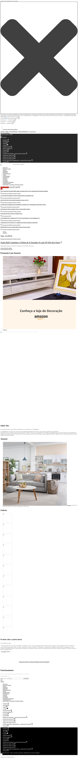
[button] (39, 58)
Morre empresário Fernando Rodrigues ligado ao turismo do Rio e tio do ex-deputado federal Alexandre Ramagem (24, 191)
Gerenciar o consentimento (7, 757)
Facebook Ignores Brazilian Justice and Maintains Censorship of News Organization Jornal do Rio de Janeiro (23, 204)
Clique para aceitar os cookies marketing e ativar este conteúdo (34, 662)
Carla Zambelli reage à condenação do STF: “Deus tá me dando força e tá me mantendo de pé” (20, 218)
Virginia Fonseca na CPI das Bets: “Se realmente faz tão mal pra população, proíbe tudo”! (19, 222)
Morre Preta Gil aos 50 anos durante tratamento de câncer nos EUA (14, 200)
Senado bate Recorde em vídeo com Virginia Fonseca (11, 213)
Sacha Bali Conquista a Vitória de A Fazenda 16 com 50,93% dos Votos (30, 242)
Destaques (5, 171)
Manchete (5, 172)
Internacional (6, 177)
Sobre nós (5, 167)
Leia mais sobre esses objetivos (10, 129)
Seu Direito (5, 181)
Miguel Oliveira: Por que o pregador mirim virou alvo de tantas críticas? (15, 227)
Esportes (5, 178)
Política (4, 170)
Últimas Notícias (6, 173)
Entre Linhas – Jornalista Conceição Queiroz (13, 184)
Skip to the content (4, 133)
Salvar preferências (22, 131)
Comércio (5, 179)
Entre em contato (7, 168)
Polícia (4, 175)
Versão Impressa (7, 183)
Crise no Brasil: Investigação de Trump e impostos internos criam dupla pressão (16, 195)
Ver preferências (13, 131)
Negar (7, 131)
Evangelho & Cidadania (8, 182)
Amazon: (69, 505)
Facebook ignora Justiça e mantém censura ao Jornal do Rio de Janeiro (15, 209)
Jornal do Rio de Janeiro (6, 248)
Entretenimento (6, 176)
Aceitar (2, 131)
